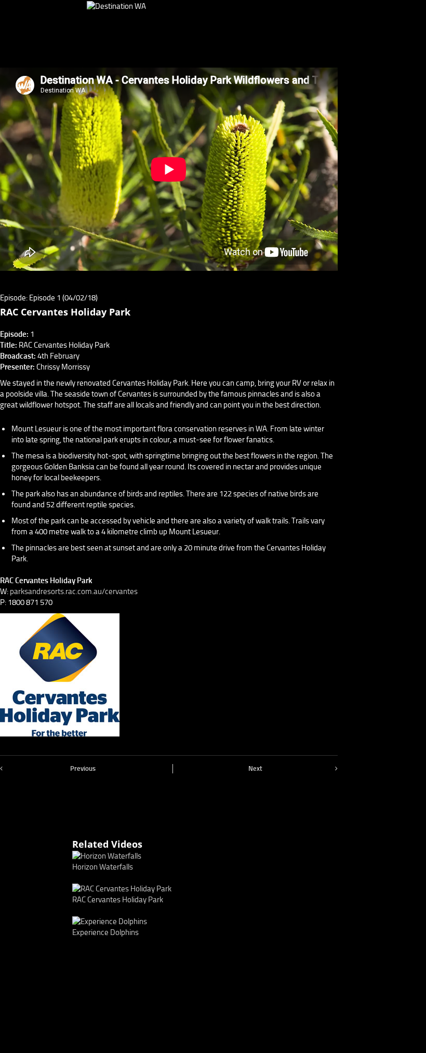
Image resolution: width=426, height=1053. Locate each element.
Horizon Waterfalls (102, 867)
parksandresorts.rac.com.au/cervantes (74, 591)
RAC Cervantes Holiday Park (117, 899)
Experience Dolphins (105, 932)
